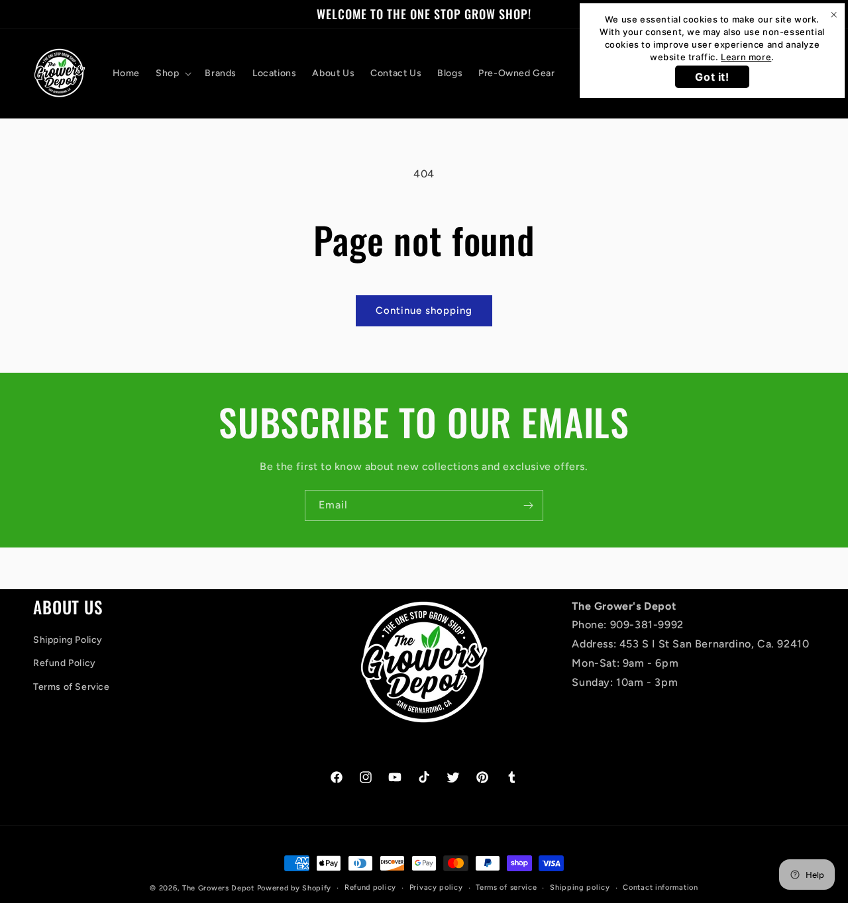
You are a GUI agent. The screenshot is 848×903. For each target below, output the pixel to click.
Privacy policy (436, 887)
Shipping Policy (68, 640)
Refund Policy (64, 663)
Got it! (712, 76)
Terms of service (506, 887)
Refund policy (370, 887)
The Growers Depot (218, 888)
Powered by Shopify (294, 888)
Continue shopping (424, 310)
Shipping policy (580, 887)
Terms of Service (71, 686)
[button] (172, 73)
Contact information (660, 887)
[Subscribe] (528, 505)
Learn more (746, 57)
